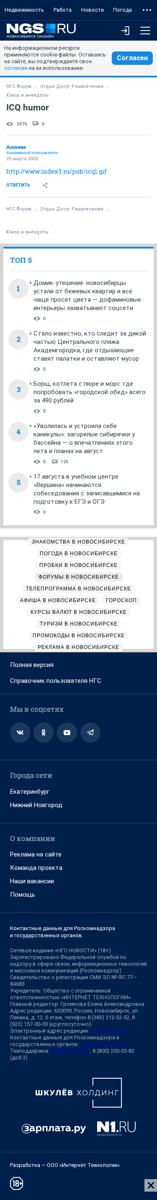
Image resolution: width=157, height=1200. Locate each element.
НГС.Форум (18, 86)
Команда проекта (36, 868)
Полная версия (32, 665)
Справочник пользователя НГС (55, 681)
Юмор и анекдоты (27, 95)
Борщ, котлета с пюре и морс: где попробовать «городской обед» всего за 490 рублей (89, 392)
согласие (16, 68)
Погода (122, 10)
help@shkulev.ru (70, 1051)
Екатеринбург (29, 791)
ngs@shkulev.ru (109, 1031)
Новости (92, 10)
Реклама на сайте (36, 854)
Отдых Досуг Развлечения (71, 86)
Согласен (132, 58)
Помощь (22, 894)
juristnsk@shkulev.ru (105, 1044)
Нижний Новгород (36, 805)
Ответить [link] (18, 185)
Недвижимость (24, 10)
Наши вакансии (32, 881)
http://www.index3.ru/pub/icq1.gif (56, 171)
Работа (63, 10)
